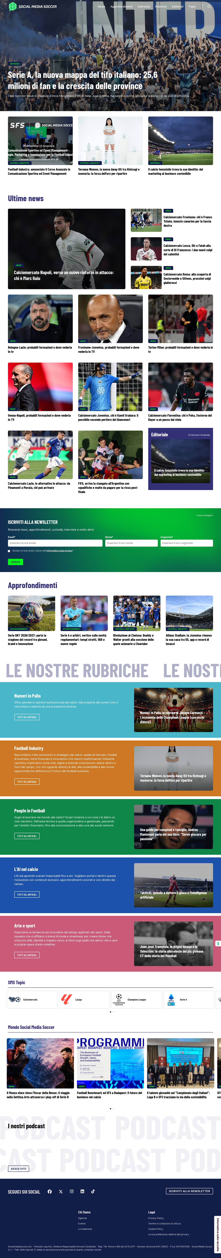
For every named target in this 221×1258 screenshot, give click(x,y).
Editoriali (177, 6)
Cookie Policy (155, 1229)
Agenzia (82, 1218)
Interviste (144, 6)
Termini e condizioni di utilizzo (164, 1223)
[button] (213, 1002)
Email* (11, 537)
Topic (192, 6)
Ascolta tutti (18, 1168)
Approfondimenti (121, 6)
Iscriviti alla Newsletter (189, 1191)
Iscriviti (15, 562)
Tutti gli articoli (27, 717)
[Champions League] (136, 999)
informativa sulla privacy (59, 550)
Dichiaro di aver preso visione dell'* (42, 550)
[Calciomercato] (32, 999)
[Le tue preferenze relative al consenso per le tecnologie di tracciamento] (218, 943)
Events (82, 1223)
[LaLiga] (84, 999)
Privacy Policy (156, 1218)
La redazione (85, 1229)
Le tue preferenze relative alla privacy (168, 1234)
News (101, 6)
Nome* (109, 537)
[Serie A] (189, 999)
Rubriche (161, 6)
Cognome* (167, 537)
